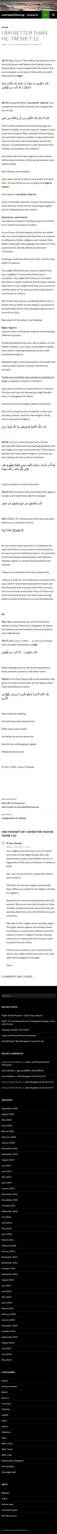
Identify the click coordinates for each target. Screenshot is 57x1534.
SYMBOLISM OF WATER (14, 816)
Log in (4, 1498)
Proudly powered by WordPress (15, 1530)
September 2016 (10, 1211)
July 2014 (6, 1348)
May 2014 (6, 1359)
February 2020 (9, 1137)
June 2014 (7, 1354)
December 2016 (9, 1194)
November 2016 (10, 1199)
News (4, 1420)
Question (6, 1432)
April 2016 (7, 1234)
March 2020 (8, 1131)
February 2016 (9, 1245)
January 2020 (8, 1142)
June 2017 (7, 1171)
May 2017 (6, 1177)
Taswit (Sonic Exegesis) (13, 1460)
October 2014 (8, 1331)
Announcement (9, 1386)
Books (5, 1392)
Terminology (8, 1466)
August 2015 (8, 1279)
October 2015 (8, 1268)
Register (6, 1492)
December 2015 (9, 1257)
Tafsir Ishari (7, 1449)
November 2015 (10, 1262)
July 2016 (6, 1217)
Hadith (5, 1415)
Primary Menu (53, 15)
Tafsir (5, 27)
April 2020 (7, 1125)
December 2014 (9, 1325)
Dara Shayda (22, 44)
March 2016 (8, 1239)
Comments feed (9, 1510)
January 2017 (8, 1188)
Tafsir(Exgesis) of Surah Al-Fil (31, 1076)
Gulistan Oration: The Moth (15, 1029)
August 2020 (8, 1114)
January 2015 (8, 1319)
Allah (51, 133)
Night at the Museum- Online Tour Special (22, 1015)
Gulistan (6, 1409)
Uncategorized (9, 1472)
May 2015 (6, 1297)
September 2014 (10, 1337)
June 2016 (7, 1222)
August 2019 (8, 1159)
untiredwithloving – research (20, 15)
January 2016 (8, 1251)
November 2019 (10, 1148)
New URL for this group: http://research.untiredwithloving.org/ (20, 803)
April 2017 (7, 1182)
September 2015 (10, 1274)
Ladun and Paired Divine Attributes (19, 1035)
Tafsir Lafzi (7, 1455)
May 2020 (6, 1119)
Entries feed (7, 1504)
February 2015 (9, 1314)
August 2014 (8, 1342)
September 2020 (10, 1108)
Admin (5, 1380)
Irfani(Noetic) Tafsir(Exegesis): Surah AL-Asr (23, 1041)
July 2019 (6, 1165)
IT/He (16, 60)
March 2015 (8, 1308)
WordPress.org (9, 1515)
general (5, 1397)
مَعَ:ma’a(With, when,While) (30, 1070)
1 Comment (35, 44)
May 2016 (6, 1228)
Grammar (6, 1403)
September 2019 (10, 1154)
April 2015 (7, 1302)
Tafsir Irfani (7, 1443)
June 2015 (7, 1291)
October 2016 (8, 1205)
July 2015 (6, 1285)
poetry (5, 1426)
